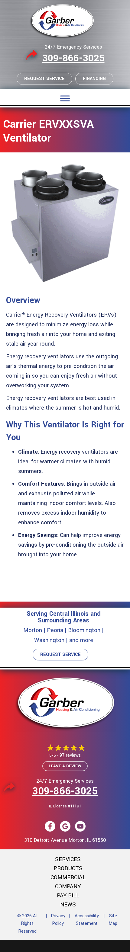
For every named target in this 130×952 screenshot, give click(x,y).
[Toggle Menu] (65, 98)
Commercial (68, 877)
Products (68, 868)
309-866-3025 (73, 58)
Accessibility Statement (87, 920)
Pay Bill (68, 896)
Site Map (113, 920)
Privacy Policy (58, 920)
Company (68, 886)
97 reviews (70, 755)
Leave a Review (65, 766)
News (68, 905)
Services (68, 859)
